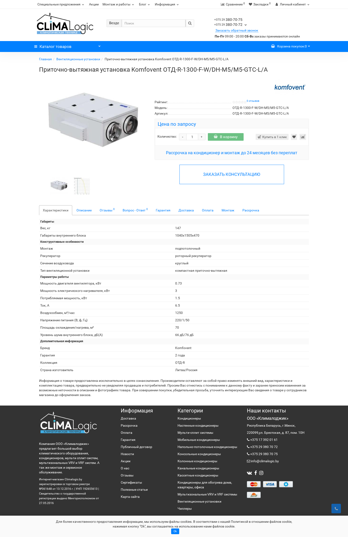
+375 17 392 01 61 (264, 440)
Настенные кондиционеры (198, 425)
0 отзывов (253, 101)
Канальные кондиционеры (198, 468)
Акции (94, 4)
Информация (165, 4)
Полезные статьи (134, 489)
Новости (127, 454)
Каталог (55, 46)
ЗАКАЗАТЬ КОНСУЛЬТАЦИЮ (231, 174)
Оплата (208, 210)
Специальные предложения (58, 4)
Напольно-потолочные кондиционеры (207, 447)
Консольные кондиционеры (199, 454)
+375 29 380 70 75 (264, 454)
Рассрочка (250, 210)
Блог (142, 4)
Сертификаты (131, 482)
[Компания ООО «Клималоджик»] (68, 422)
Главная (45, 59)
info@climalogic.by (264, 461)
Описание (84, 210)
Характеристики (55, 210)
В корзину (229, 137)
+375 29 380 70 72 (264, 447)
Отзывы (107, 210)
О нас (125, 468)
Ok (175, 531)
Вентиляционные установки (78, 59)
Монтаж (228, 210)
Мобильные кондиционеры (199, 440)
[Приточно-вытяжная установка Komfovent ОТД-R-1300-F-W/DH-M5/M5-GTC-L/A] (93, 122)
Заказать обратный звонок (236, 30)
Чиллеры (185, 508)
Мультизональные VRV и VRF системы (207, 494)
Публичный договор (136, 447)
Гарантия (163, 210)
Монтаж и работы (116, 4)
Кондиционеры (189, 418)
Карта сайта (130, 497)
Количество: (167, 136)
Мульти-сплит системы (195, 432)
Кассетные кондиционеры (198, 475)
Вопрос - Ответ (135, 210)
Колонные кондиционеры (197, 461)
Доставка (186, 210)
